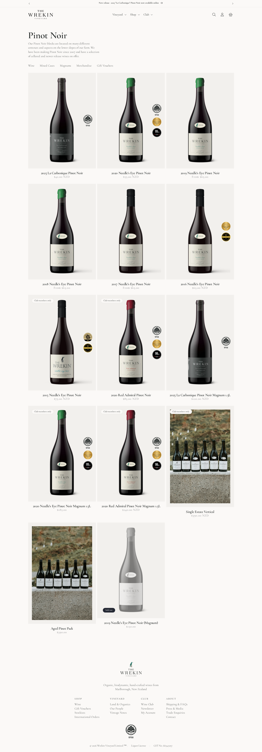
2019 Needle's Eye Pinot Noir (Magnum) (131, 622)
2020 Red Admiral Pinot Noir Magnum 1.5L (131, 506)
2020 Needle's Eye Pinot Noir (131, 173)
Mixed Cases (47, 65)
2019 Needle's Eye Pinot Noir (200, 173)
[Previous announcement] (29, 3)
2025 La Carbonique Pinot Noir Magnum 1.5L (200, 395)
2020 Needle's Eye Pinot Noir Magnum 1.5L (62, 506)
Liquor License (138, 745)
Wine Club (147, 704)
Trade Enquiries (175, 712)
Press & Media (174, 708)
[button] (119, 14)
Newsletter (147, 708)
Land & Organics (120, 704)
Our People (116, 708)
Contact (171, 717)
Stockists (80, 712)
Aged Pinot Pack (62, 628)
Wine (31, 65)
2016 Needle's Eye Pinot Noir (200, 284)
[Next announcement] (233, 3)
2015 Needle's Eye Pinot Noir (62, 395)
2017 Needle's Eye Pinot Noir (131, 284)
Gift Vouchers (105, 65)
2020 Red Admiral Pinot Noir (131, 395)
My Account (148, 712)
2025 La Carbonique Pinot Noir (62, 173)
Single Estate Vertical (200, 511)
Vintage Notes (118, 712)
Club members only (42, 300)
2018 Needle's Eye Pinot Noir (61, 284)
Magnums (65, 65)
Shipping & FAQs (176, 704)
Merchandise (83, 65)
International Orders (87, 717)
